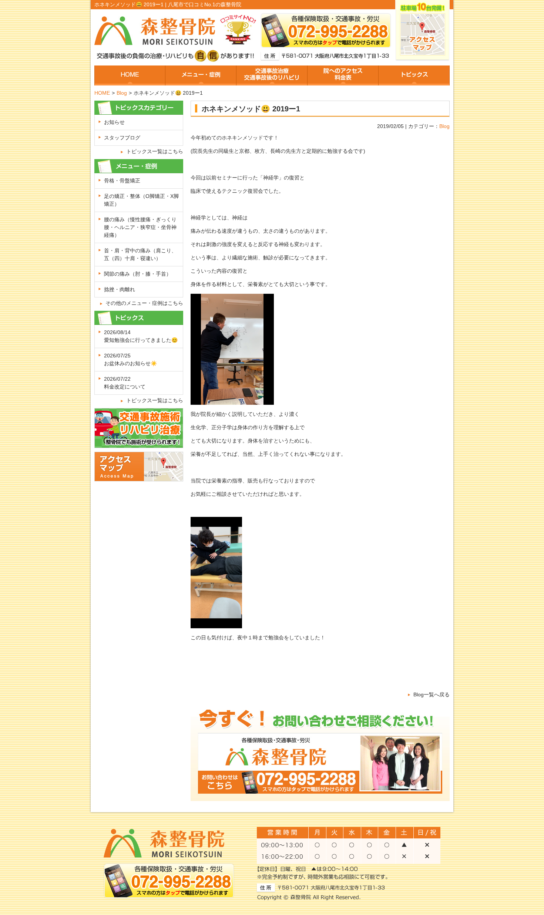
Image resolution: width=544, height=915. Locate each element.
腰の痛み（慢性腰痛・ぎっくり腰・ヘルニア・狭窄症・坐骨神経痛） (140, 227)
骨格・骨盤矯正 (122, 181)
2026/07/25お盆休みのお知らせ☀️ (130, 359)
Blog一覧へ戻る (431, 694)
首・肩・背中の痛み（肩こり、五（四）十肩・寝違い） (140, 254)
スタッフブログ (122, 138)
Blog (122, 93)
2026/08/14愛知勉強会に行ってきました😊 (141, 336)
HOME (102, 93)
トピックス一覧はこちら (154, 151)
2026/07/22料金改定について (124, 383)
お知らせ (114, 122)
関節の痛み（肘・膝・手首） (137, 274)
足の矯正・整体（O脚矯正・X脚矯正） (141, 200)
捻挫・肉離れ (119, 289)
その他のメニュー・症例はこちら (144, 303)
